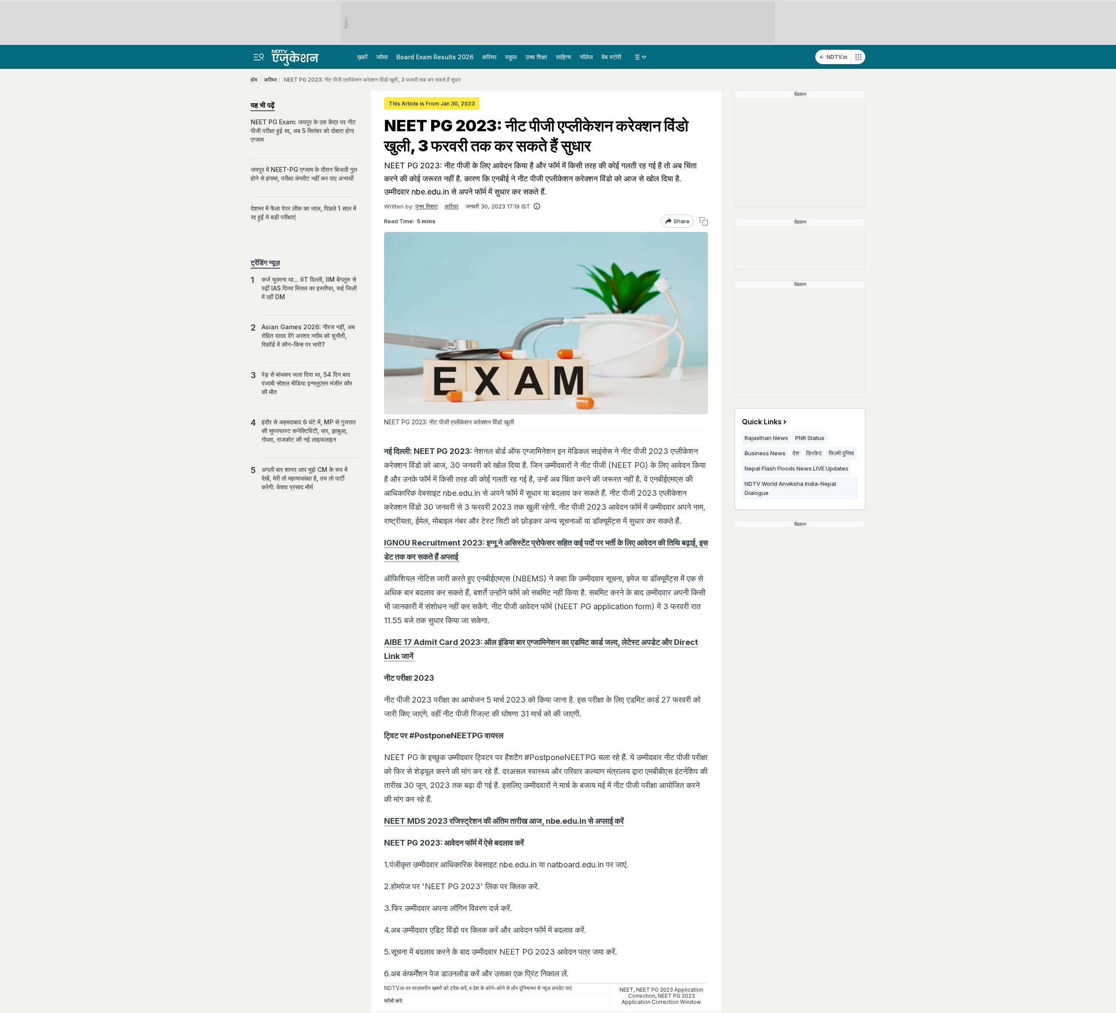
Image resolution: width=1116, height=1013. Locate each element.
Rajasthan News (766, 437)
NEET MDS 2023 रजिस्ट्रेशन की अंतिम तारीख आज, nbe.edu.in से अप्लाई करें (504, 820)
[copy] (704, 221)
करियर (489, 57)
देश (796, 453)
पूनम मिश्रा (426, 206)
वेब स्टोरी (611, 57)
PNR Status (809, 437)
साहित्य (563, 57)
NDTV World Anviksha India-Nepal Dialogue (790, 488)
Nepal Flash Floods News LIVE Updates (796, 468)
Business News (765, 453)
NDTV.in (837, 57)
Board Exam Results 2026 (434, 57)
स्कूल (511, 57)
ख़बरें (362, 57)
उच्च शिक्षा (536, 57)
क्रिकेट (814, 453)
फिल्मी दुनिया (841, 453)
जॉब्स (382, 57)
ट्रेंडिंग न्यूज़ (265, 262)
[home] (303, 55)
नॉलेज (586, 57)
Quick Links (762, 421)
